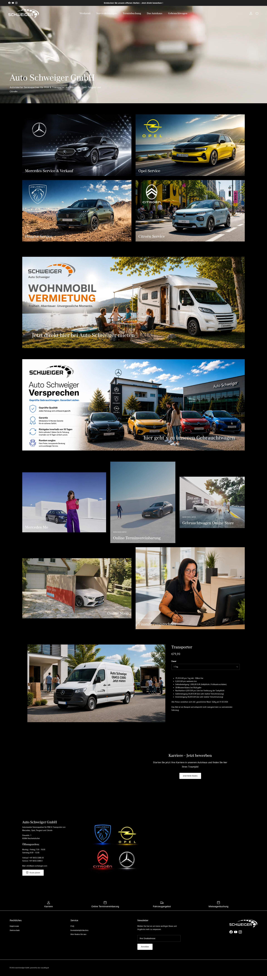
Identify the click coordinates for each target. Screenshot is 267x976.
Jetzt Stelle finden (190, 775)
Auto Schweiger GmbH (22, 968)
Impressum (14, 926)
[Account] (250, 13)
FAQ (72, 926)
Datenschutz (15, 930)
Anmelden (145, 947)
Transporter (181, 647)
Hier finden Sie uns (78, 934)
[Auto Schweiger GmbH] (23, 13)
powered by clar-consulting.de (39, 968)
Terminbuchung (132, 13)
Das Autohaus (154, 13)
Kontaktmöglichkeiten (79, 930)
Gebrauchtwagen (177, 13)
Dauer (173, 661)
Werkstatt (85, 13)
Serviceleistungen (106, 13)
